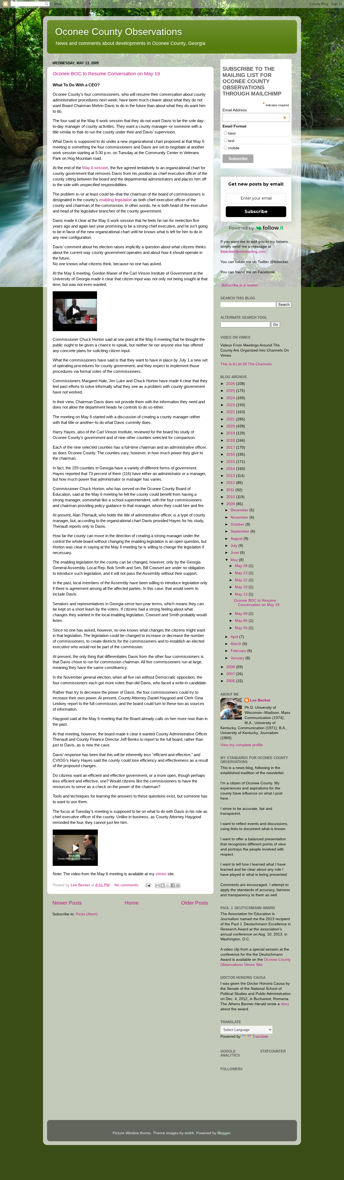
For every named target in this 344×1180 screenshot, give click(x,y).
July (234, 546)
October (238, 524)
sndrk (189, 1133)
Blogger (223, 1133)
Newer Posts (67, 903)
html (231, 133)
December (240, 510)
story (285, 1004)
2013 (231, 476)
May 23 (242, 573)
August (237, 539)
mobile (233, 148)
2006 (231, 681)
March (236, 644)
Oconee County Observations (118, 31)
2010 (231, 497)
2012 (231, 483)
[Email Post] (148, 885)
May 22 (242, 580)
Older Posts (194, 903)
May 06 (242, 621)
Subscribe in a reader (239, 285)
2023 (231, 405)
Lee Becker (260, 700)
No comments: (127, 885)
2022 (231, 412)
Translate (260, 1036)
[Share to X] (167, 885)
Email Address (254, 110)
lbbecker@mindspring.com (243, 252)
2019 (231, 433)
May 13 (242, 594)
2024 (231, 398)
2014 (231, 469)
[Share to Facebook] (172, 885)
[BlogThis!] (162, 885)
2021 (231, 419)
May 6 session (95, 168)
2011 (230, 490)
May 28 (242, 566)
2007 (231, 674)
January (238, 658)
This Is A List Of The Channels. (246, 364)
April (235, 637)
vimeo (161, 874)
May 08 (242, 614)
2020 (231, 426)
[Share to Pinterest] (178, 885)
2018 (231, 440)
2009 (231, 504)
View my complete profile (241, 745)
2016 (231, 454)
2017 (231, 447)
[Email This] (157, 885)
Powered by (241, 228)
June (235, 553)
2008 (231, 667)
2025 (231, 391)
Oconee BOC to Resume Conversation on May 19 (106, 73)
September (240, 531)
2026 (231, 384)
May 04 (242, 628)
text (231, 141)
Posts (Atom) (87, 914)
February (239, 651)
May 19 (242, 587)
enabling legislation (116, 200)
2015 (231, 462)
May (235, 560)
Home (132, 903)
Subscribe (256, 211)
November (240, 517)
